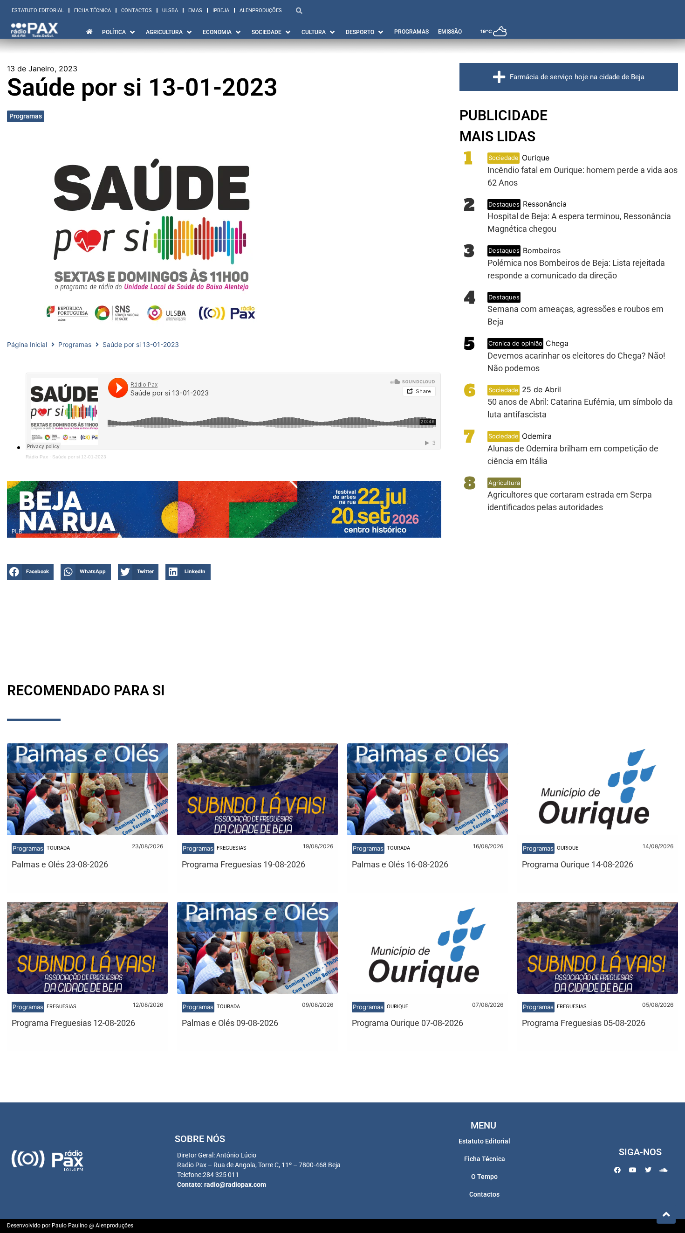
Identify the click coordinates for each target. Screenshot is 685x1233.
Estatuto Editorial (38, 10)
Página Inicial (27, 344)
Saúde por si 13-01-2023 (79, 456)
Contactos (136, 10)
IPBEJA (220, 10)
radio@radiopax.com (235, 1184)
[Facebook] (617, 1170)
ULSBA (170, 10)
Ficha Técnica (92, 10)
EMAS (195, 10)
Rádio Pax (37, 456)
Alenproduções (261, 10)
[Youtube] (632, 1170)
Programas (25, 116)
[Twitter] (648, 1170)
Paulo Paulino (70, 1225)
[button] (30, 572)
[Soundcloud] (663, 1170)
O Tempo (484, 1176)
